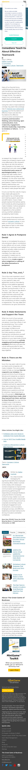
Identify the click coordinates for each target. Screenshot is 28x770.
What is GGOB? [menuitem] (6, 731)
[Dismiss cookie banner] (22, 6)
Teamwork (19, 65)
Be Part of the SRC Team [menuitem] (9, 747)
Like (5, 467)
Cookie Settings (7, 690)
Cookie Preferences (14, 35)
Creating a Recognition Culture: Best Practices (13, 446)
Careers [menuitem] (4, 740)
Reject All (14, 42)
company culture (13, 221)
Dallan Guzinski (7, 61)
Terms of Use (6, 687)
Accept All (14, 38)
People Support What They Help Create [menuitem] (14, 735)
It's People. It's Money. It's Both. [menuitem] (11, 733)
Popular (12, 532)
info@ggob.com (6, 762)
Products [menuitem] (4, 744)
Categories (21, 532)
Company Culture (9, 65)
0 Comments (6, 63)
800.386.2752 (6, 759)
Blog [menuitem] (3, 742)
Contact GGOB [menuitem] (6, 728)
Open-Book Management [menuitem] (9, 738)
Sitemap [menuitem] (4, 749)
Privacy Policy (15, 687)
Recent (5, 532)
